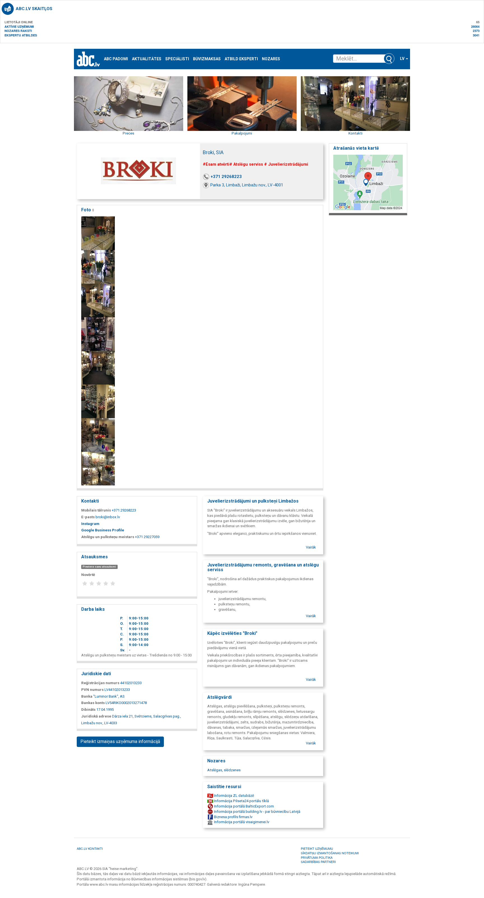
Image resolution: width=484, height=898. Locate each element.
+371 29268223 (226, 176)
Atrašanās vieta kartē (356, 148)
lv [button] (402, 58)
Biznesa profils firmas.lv (232, 817)
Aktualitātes (146, 59)
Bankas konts (93, 703)
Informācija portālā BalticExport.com (243, 806)
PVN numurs (92, 690)
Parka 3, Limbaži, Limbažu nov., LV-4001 (246, 185)
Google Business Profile (102, 530)
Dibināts (88, 709)
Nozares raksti (18, 31)
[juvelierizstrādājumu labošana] (98, 435)
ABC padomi (116, 59)
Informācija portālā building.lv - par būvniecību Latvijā (256, 811)
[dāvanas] (98, 267)
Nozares (271, 59)
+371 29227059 (147, 537)
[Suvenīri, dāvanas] (98, 468)
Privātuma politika (316, 857)
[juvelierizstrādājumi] (98, 233)
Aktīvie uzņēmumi (19, 26)
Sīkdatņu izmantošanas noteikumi (330, 853)
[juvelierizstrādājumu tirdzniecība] (98, 300)
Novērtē (88, 575)
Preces (128, 133)
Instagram (90, 524)
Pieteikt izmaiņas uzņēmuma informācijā (120, 741)
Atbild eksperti (241, 59)
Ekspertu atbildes (20, 35)
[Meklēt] (389, 58)
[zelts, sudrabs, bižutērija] (98, 367)
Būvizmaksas (207, 59)
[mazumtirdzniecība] (98, 401)
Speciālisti (177, 59)
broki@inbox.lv (108, 517)
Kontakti (355, 133)
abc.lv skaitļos (34, 8)
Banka (86, 696)
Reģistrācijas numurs (100, 683)
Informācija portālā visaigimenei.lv (241, 822)
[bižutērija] (98, 334)
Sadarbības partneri (318, 861)
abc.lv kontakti (90, 848)
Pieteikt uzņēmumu (317, 848)
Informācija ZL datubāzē (233, 795)
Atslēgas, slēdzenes (224, 770)
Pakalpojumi (242, 133)
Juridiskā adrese (96, 716)
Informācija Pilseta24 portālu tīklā (241, 801)
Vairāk (311, 547)
